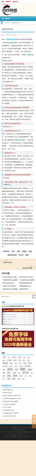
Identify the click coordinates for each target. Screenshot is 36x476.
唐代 (4, 360)
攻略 (11, 363)
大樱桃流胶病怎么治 (25, 286)
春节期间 (5, 366)
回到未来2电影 (23, 289)
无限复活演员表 (7, 392)
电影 (29, 54)
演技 (16, 369)
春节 (30, 363)
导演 (20, 360)
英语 (4, 376)
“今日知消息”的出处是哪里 (26, 280)
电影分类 (15, 1)
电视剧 (30, 369)
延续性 (24, 251)
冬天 (19, 357)
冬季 (24, 357)
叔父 (13, 251)
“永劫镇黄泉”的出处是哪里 (10, 280)
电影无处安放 (11, 39)
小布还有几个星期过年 (9, 404)
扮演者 (5, 363)
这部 (8, 379)
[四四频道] (18, 9)
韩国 (19, 379)
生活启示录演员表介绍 (9, 416)
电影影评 (8, 1)
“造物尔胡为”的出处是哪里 (10, 289)
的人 (9, 372)
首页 (2, 1)
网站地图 (17, 429)
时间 (20, 363)
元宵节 (14, 357)
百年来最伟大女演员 (8, 410)
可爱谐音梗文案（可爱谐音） (11, 413)
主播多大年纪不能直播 (8, 286)
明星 (24, 363)
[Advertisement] (18, 458)
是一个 (11, 366)
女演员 (9, 360)
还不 (30, 376)
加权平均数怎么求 (8, 390)
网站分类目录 (27, 427)
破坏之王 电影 (8, 262)
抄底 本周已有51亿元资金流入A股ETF (27, 277)
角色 (15, 375)
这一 (4, 379)
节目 (32, 373)
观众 (9, 375)
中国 (4, 357)
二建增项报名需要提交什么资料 (12, 398)
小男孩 (18, 438)
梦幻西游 (27, 366)
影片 (24, 360)
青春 (15, 42)
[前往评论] (34, 421)
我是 (28, 360)
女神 (8, 184)
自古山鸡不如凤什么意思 (9, 277)
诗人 (26, 376)
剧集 (29, 357)
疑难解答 (22, 429)
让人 (21, 376)
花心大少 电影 (7, 407)
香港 (23, 379)
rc (6, 35)
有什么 (21, 366)
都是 (14, 379)
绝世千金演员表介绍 (8, 283)
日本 (16, 363)
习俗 (9, 357)
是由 (16, 366)
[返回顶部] (34, 426)
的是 (14, 373)
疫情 (4, 373)
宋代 (15, 360)
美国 (19, 373)
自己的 (20, 140)
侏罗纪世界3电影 (27, 268)
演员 (10, 369)
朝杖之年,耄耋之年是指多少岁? (12, 395)
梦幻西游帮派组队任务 (25, 283)
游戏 (4, 369)
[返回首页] (34, 417)
